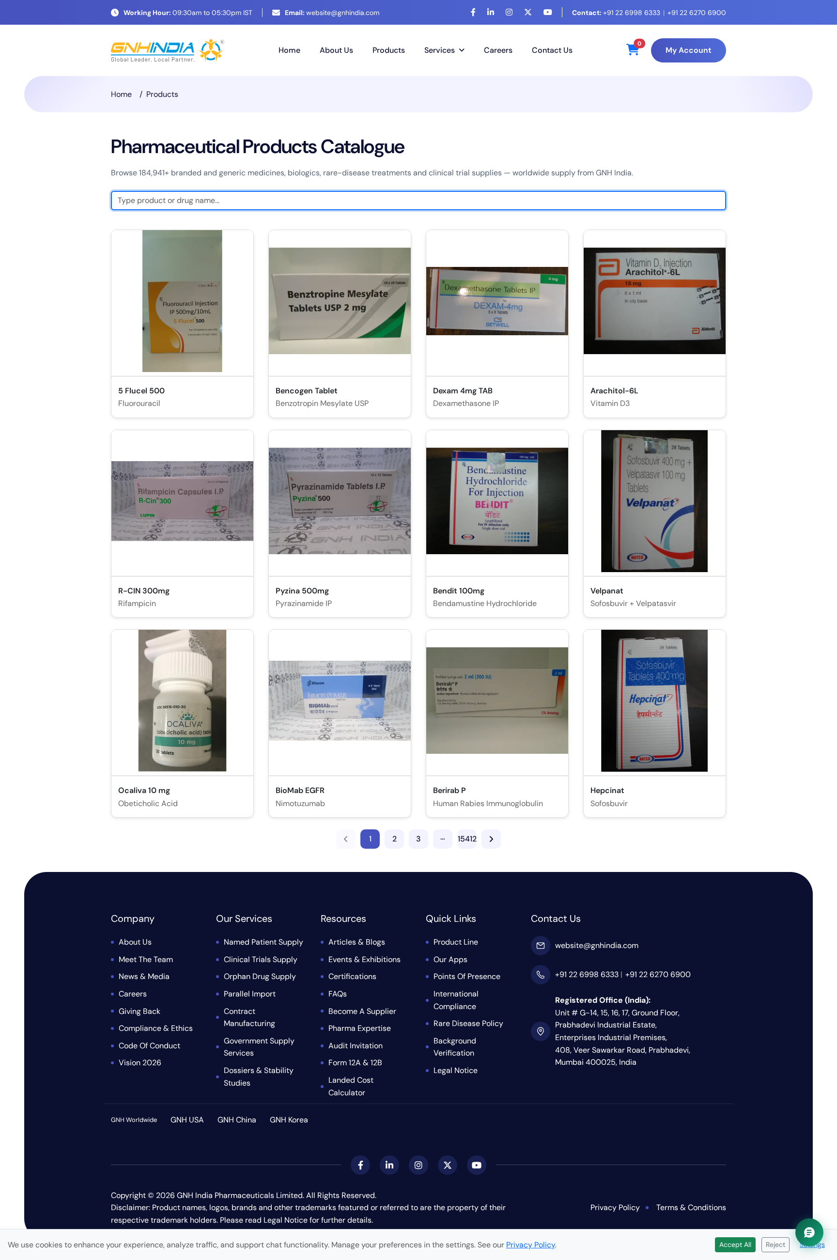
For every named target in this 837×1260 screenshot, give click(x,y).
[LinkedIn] (490, 12)
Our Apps (450, 959)
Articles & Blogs (356, 942)
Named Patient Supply (263, 942)
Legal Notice (456, 1070)
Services (439, 50)
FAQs (337, 994)
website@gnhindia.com (332, 12)
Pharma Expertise (359, 1028)
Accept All (735, 1244)
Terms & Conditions (691, 1207)
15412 (467, 839)
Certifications (352, 976)
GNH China (236, 1120)
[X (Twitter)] (528, 12)
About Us (336, 50)
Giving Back (139, 1011)
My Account (689, 50)
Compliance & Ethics (156, 1028)
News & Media (144, 976)
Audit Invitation (355, 1046)
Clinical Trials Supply (260, 959)
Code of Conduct (149, 1046)
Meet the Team (146, 959)
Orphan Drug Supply (260, 976)
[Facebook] (473, 12)
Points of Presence (467, 976)
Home (289, 50)
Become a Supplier (362, 1011)
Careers (498, 50)
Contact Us (552, 50)
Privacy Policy (615, 1207)
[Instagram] (509, 12)
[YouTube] (547, 12)
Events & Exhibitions (364, 959)
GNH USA (187, 1120)
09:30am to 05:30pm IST (188, 12)
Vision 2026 (140, 1063)
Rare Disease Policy (468, 1023)
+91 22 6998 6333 (616, 12)
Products (388, 50)
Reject (775, 1244)
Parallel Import (250, 994)
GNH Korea (289, 1120)
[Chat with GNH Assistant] (809, 1232)
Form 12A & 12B (355, 1063)
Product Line (456, 942)
